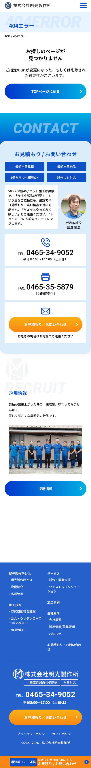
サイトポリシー (63, 734)
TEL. (46, 253)
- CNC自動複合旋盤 (22, 611)
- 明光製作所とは (20, 579)
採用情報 (45, 488)
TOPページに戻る (45, 91)
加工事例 (53, 602)
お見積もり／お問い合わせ (45, 324)
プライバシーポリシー (32, 734)
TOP (7, 36)
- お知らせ (54, 634)
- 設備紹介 (16, 587)
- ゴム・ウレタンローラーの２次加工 (25, 620)
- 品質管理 (16, 594)
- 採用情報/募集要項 (61, 626)
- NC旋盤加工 (18, 630)
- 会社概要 (54, 619)
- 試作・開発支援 (59, 579)
